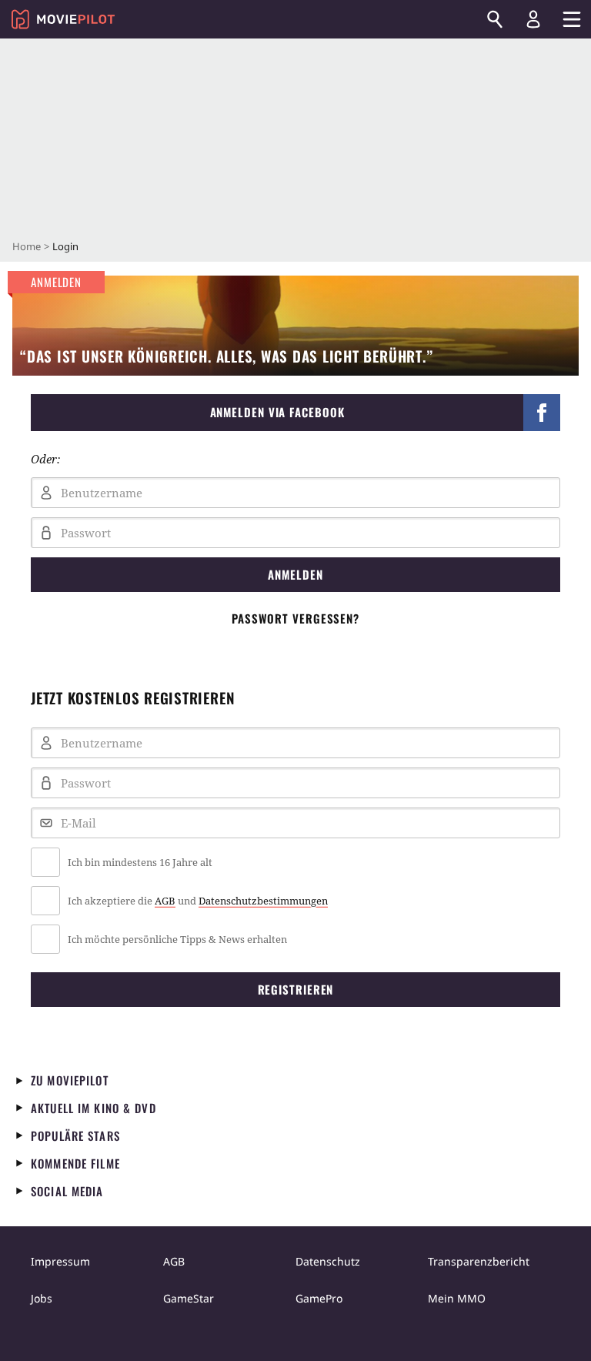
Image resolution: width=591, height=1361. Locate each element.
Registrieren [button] (296, 989)
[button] (295, 412)
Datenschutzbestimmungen (263, 901)
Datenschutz (328, 1261)
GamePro (319, 1298)
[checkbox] (295, 862)
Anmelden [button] (295, 574)
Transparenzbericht (478, 1261)
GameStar (188, 1298)
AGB (165, 901)
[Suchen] (495, 19)
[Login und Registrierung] (533, 19)
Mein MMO (457, 1298)
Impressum (60, 1261)
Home (26, 246)
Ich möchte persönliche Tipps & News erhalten (177, 939)
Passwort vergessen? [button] (295, 618)
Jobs (41, 1298)
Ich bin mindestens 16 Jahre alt (140, 862)
